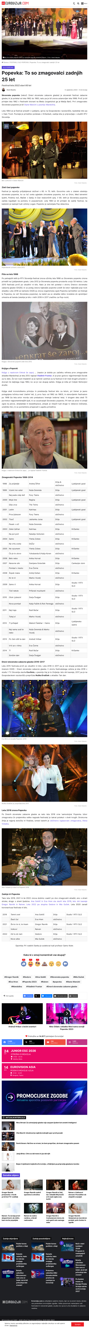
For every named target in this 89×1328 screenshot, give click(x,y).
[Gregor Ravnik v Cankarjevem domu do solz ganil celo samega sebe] (55, 1208)
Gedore (27, 977)
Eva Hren (14, 982)
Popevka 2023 (30, 982)
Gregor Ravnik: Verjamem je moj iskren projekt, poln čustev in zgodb (77, 1219)
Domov (6, 62)
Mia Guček (79, 977)
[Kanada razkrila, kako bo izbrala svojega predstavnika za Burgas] (8, 1257)
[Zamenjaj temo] (74, 4)
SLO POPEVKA (23, 62)
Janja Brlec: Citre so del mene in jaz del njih (33, 1154)
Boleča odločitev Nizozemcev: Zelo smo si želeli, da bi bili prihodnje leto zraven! (22, 1277)
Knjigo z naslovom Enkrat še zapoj (18, 372)
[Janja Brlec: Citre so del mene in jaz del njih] (8, 1156)
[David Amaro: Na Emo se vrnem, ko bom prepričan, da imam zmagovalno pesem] (8, 1146)
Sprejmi (77, 1324)
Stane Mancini (73, 982)
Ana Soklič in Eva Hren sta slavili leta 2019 (51, 901)
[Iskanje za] (78, 4)
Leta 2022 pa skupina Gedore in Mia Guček (47, 904)
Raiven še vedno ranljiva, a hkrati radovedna (30, 1218)
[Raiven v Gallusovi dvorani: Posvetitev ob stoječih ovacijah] (77, 1185)
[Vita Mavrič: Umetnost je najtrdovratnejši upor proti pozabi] (8, 1136)
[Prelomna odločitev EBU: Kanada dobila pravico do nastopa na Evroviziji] (37, 1273)
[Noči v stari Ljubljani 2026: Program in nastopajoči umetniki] (67, 1247)
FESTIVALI (13, 62)
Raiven (45, 982)
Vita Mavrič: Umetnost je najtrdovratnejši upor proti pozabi (39, 1133)
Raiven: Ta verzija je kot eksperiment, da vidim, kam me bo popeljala (11, 1218)
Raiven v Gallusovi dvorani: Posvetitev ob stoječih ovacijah (77, 1194)
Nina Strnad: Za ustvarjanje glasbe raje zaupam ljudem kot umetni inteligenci (46, 1123)
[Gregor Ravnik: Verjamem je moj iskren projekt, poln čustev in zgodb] (77, 1208)
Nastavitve (13, 1325)
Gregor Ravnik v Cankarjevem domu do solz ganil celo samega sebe (55, 1219)
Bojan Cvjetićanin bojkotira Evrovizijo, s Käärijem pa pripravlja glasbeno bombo (47, 1164)
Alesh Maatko (11, 90)
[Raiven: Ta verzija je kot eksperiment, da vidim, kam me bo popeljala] (11, 1208)
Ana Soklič (41, 977)
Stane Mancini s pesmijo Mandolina (39, 104)
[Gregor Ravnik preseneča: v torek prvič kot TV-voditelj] (11, 1185)
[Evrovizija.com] (15, 3)
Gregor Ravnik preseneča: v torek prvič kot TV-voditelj (10, 1194)
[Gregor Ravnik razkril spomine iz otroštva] (33, 1185)
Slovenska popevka (60, 977)
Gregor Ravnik (12, 977)
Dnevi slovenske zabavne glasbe (62, 986)
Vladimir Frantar (34, 986)
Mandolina (17, 986)
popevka (58, 982)
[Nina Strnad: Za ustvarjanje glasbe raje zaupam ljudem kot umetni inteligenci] (8, 1125)
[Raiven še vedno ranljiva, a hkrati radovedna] (33, 1208)
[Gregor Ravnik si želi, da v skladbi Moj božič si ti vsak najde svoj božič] (55, 1185)
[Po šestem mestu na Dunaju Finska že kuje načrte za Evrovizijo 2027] (67, 1282)
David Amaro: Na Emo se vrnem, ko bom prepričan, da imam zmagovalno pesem (47, 1143)
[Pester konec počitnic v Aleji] (8, 1247)
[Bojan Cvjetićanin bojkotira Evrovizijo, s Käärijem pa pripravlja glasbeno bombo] (8, 1167)
